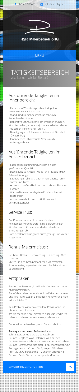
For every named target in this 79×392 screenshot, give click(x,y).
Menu (39, 56)
